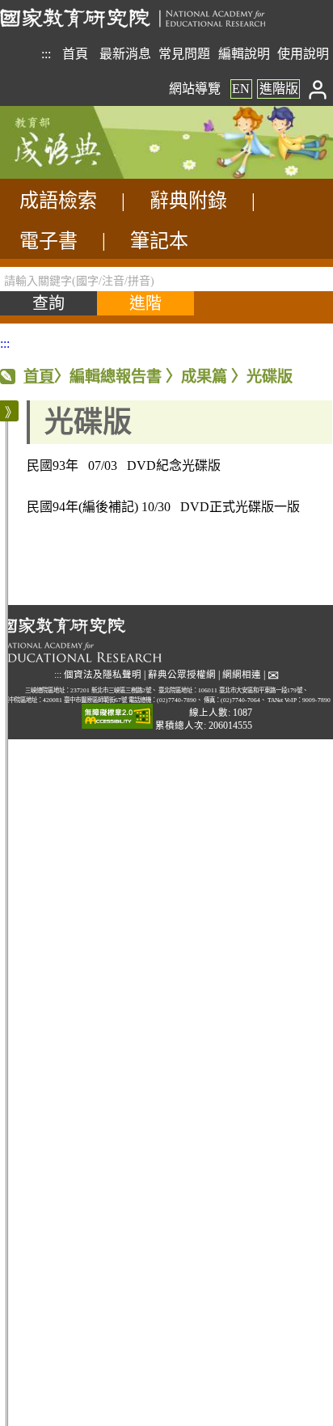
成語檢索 (58, 200)
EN (241, 88)
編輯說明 (244, 54)
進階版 (278, 88)
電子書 (48, 241)
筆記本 (159, 241)
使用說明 (303, 54)
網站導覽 (195, 88)
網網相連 (241, 674)
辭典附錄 (188, 200)
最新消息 (125, 54)
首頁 (75, 54)
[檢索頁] (81, 174)
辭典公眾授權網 (182, 674)
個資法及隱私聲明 (102, 674)
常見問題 (184, 54)
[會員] (318, 88)
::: (46, 54)
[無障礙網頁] (117, 717)
